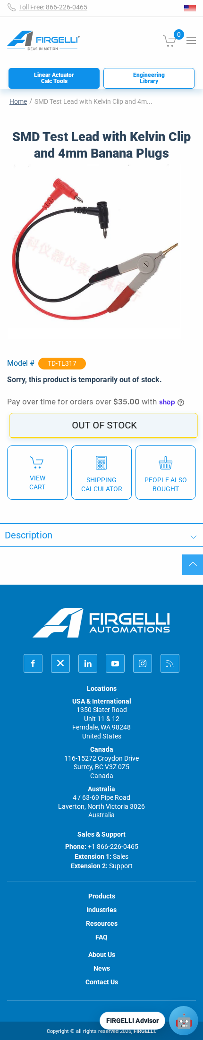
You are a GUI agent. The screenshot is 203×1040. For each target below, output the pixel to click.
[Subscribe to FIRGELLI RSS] (170, 663)
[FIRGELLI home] (101, 622)
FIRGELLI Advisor (132, 1020)
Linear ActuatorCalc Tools (54, 78)
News (101, 968)
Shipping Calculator (101, 484)
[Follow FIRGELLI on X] (60, 663)
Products (101, 896)
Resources (102, 923)
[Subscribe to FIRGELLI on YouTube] (115, 663)
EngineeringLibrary (149, 78)
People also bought (165, 484)
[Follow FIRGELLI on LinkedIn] (87, 663)
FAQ (101, 937)
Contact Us (101, 982)
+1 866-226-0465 (113, 846)
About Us (101, 954)
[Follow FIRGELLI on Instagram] (142, 663)
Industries (101, 910)
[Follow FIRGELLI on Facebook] (33, 663)
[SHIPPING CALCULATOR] (101, 472)
